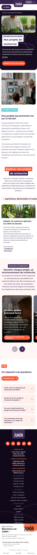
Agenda (18, 511)
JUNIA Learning (18, 517)
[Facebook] (8, 444)
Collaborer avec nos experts (18, 500)
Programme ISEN (18, 484)
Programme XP (18, 486)
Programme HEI (18, 478)
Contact (29, 2)
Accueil (4, 12)
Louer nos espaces (18, 495)
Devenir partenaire (18, 492)
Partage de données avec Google (11, 544)
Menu (7, 7)
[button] (22, 349)
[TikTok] (24, 444)
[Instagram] (13, 444)
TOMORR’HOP (8, 249)
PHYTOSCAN (8, 251)
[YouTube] (29, 444)
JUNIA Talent (18, 523)
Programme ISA (18, 481)
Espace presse (18, 509)
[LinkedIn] (18, 444)
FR (34, 2)
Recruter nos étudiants (18, 497)
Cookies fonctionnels (8, 545)
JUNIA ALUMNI (18, 520)
